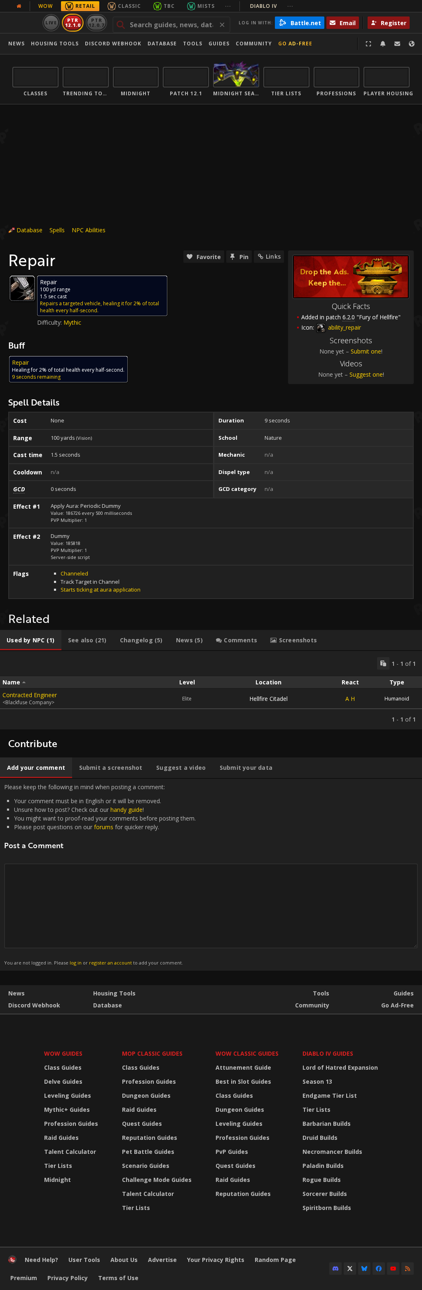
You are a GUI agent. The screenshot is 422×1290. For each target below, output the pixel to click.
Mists (206, 5)
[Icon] (22, 288)
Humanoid (396, 698)
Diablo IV (271, 5)
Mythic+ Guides (67, 1109)
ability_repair (343, 327)
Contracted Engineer (29, 695)
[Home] (12, 1261)
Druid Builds (320, 1137)
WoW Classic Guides (247, 1053)
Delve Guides (63, 1081)
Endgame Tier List (329, 1095)
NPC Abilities (89, 230)
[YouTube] (393, 1268)
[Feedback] (397, 44)
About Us (124, 1260)
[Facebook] (379, 1268)
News (16, 43)
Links (273, 256)
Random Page (275, 1260)
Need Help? (41, 1260)
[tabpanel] (211, 690)
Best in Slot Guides (243, 1081)
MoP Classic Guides (152, 1053)
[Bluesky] (364, 1268)
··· (228, 5)
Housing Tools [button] (55, 43)
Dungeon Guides (146, 1095)
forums (103, 827)
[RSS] (407, 1268)
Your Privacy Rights (215, 1260)
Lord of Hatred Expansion (340, 1067)
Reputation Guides (149, 1137)
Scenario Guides (145, 1166)
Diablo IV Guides (327, 1053)
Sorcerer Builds (324, 1194)
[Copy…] (383, 663)
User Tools (84, 1260)
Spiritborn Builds (326, 1208)
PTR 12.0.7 (96, 22)
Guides (219, 43)
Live (51, 22)
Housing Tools (114, 993)
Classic (129, 5)
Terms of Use (118, 1278)
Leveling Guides (67, 1095)
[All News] (19, 6)
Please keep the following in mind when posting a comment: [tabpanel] (100, 874)
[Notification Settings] (383, 44)
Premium (23, 1278)
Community (254, 43)
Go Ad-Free (295, 43)
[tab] (30, 640)
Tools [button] (192, 43)
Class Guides (63, 1067)
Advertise (162, 1260)
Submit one (366, 351)
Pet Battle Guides (148, 1152)
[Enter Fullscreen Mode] (368, 44)
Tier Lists (58, 1166)
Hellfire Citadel (268, 699)
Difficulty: (50, 322)
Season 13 (317, 1081)
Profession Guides (71, 1123)
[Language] (412, 44)
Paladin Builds (323, 1166)
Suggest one (366, 374)
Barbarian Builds (326, 1123)
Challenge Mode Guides (157, 1180)
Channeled (74, 573)
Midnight (57, 1180)
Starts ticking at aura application (101, 589)
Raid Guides (61, 1137)
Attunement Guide (243, 1067)
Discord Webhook (113, 43)
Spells (57, 230)
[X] (350, 1268)
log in (76, 963)
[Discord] (335, 1268)
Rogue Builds (321, 1180)
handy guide (126, 810)
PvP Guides (232, 1152)
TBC (169, 5)
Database (162, 43)
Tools (321, 993)
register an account (110, 963)
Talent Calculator (70, 1152)
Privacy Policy (67, 1278)
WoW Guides (63, 1053)
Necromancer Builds (332, 1152)
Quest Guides (142, 1123)
